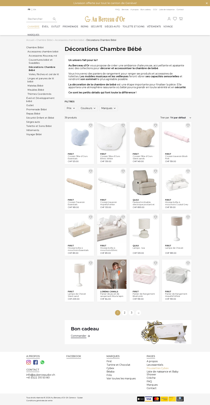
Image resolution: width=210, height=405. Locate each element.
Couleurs (86, 108)
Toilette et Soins (134, 26)
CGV (155, 9)
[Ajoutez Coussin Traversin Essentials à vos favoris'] (90, 171)
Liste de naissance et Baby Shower (162, 373)
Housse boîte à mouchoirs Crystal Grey (176, 203)
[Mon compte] (169, 19)
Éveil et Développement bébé (40, 100)
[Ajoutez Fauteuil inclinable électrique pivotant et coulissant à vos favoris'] (155, 171)
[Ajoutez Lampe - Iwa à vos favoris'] (155, 217)
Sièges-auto (112, 26)
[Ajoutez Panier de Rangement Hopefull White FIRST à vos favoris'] (188, 263)
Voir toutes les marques (121, 378)
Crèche (151, 377)
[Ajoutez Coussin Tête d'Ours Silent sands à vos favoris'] (155, 125)
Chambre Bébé (44, 40)
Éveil (45, 26)
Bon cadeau (146, 9)
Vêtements (154, 26)
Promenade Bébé (36, 109)
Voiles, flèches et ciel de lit (44, 74)
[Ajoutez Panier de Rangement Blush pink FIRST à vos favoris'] (155, 263)
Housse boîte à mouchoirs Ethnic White (108, 249)
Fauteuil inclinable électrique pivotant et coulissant (144, 203)
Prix (69, 108)
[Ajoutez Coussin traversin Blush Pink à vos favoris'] (188, 125)
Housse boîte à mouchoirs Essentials (78, 249)
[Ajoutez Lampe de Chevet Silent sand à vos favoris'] (90, 263)
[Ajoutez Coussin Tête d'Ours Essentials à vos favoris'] (90, 125)
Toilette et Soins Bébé (39, 126)
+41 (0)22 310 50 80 (38, 377)
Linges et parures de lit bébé (41, 80)
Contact (180, 9)
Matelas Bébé (35, 85)
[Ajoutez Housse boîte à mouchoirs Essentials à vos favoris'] (90, 217)
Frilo (109, 375)
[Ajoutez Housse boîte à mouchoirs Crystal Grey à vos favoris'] (188, 171)
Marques (33, 35)
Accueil (30, 40)
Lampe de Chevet (174, 248)
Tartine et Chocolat (118, 364)
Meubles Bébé (36, 89)
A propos (135, 9)
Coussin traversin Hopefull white (108, 203)
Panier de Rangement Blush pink (144, 295)
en (34, 9)
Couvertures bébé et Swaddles (41, 61)
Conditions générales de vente (39, 400)
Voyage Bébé (34, 134)
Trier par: (164, 117)
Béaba (110, 371)
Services (125, 9)
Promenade (70, 26)
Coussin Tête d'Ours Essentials (77, 157)
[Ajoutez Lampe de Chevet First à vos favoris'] (188, 217)
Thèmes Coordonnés (39, 94)
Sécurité (96, 26)
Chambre (34, 26)
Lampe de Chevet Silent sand (77, 295)
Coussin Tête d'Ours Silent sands (142, 157)
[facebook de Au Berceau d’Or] (35, 362)
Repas (84, 26)
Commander (78, 336)
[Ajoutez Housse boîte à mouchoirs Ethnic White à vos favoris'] (123, 217)
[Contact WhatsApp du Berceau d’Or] (42, 362)
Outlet (55, 26)
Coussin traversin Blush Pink (176, 157)
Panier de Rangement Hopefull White (176, 295)
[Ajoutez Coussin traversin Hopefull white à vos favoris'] (123, 171)
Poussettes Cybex (158, 368)
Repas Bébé (33, 113)
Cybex (110, 368)
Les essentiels (155, 364)
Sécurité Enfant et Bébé (40, 117)
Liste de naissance (166, 9)
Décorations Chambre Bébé (42, 69)
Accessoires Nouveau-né (43, 55)
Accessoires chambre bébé (69, 40)
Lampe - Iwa (139, 248)
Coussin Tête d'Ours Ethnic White (110, 157)
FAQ (117, 9)
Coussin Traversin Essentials (76, 203)
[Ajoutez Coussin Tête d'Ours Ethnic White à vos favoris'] (123, 125)
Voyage (168, 26)
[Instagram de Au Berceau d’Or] (28, 362)
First (109, 361)
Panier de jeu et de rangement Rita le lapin (111, 295)
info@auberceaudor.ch (40, 374)
